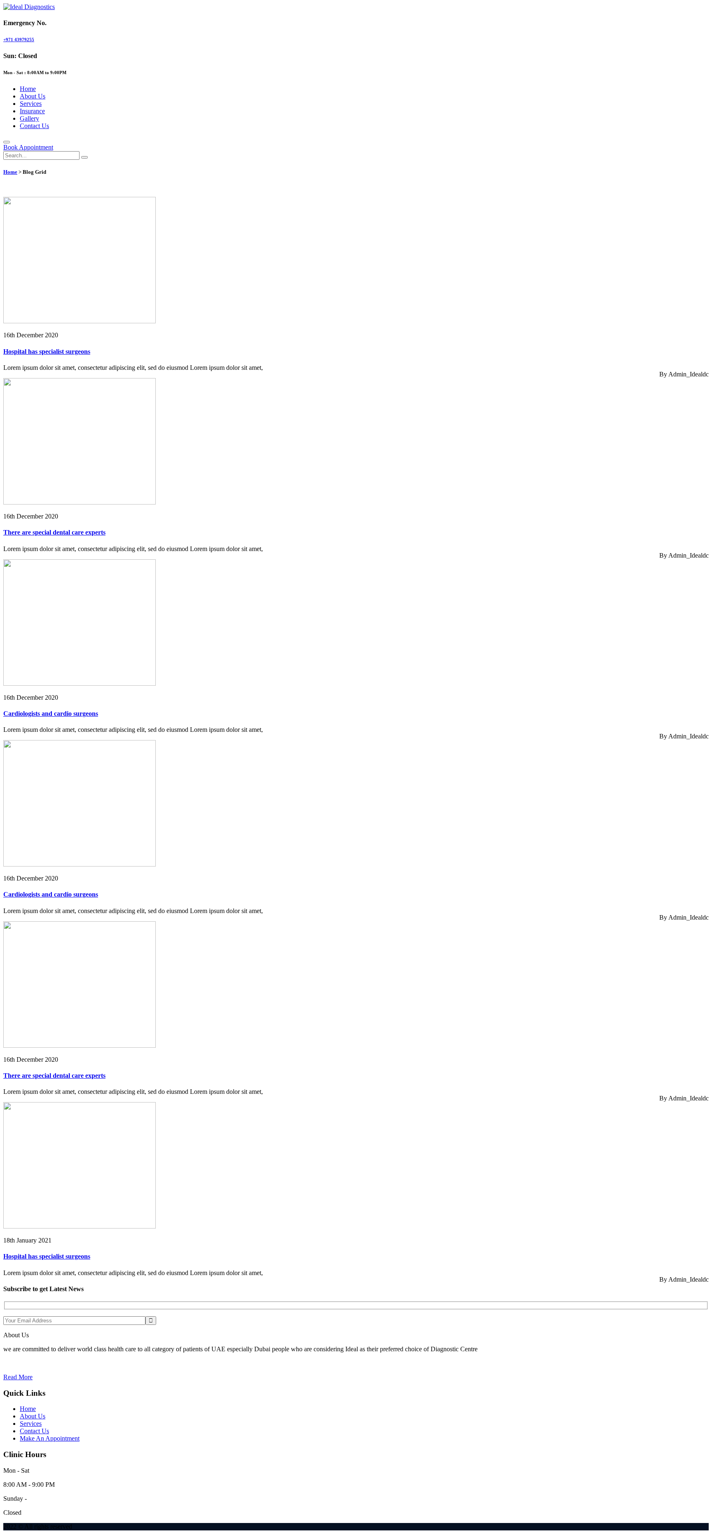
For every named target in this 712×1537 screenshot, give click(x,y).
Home (28, 88)
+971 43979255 (18, 39)
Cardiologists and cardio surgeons (50, 713)
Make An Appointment (50, 1438)
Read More (18, 1376)
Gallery (29, 118)
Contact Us (34, 125)
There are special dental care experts (54, 532)
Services (31, 103)
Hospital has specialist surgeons (46, 351)
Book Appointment (28, 147)
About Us (32, 96)
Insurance (32, 110)
